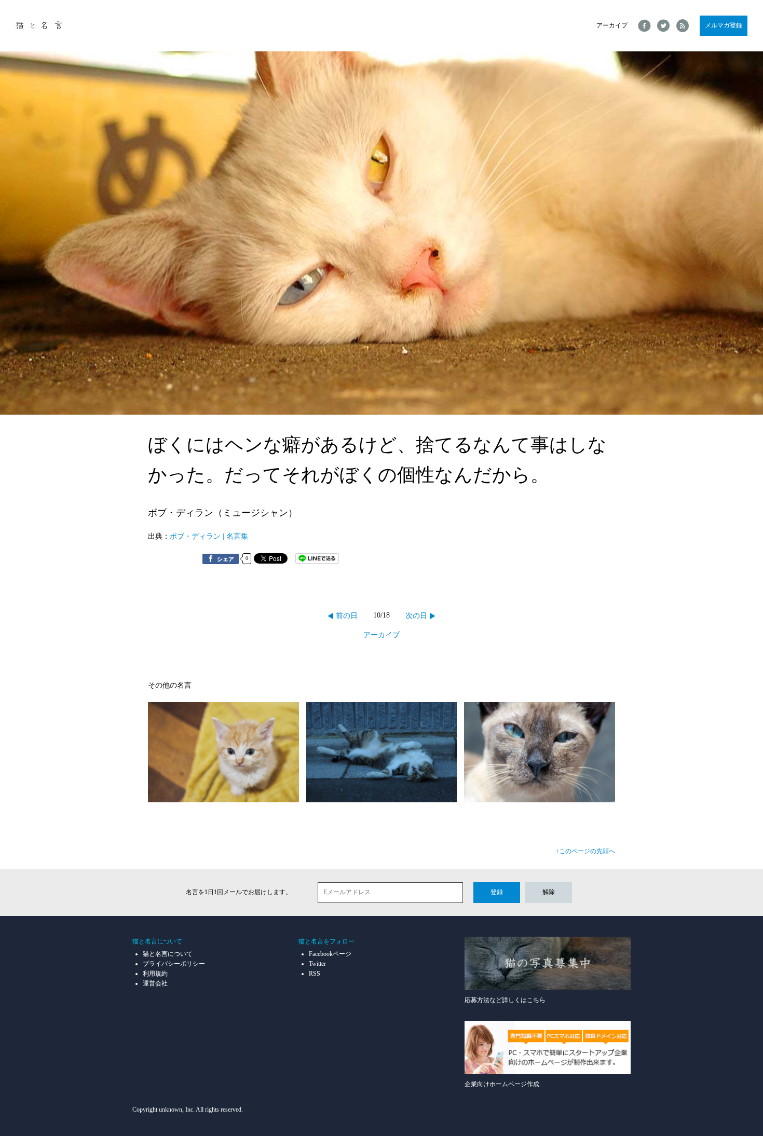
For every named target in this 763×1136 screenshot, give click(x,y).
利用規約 (155, 973)
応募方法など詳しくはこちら (505, 1000)
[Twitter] (663, 25)
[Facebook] (644, 25)
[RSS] (682, 25)
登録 (497, 892)
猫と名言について (168, 953)
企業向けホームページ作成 (502, 1084)
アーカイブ (612, 25)
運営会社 (155, 983)
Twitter (317, 963)
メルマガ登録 (723, 25)
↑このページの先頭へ (585, 851)
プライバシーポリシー (174, 963)
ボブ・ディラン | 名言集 (209, 536)
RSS (314, 973)
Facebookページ (330, 953)
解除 (548, 892)
